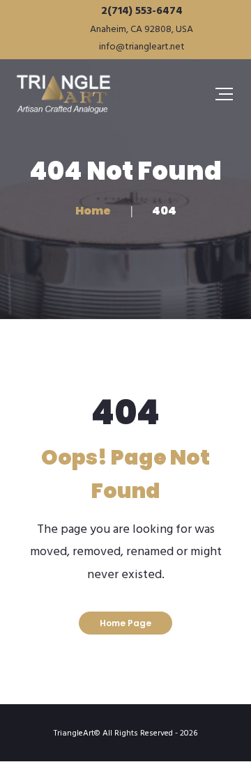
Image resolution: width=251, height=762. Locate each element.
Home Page (125, 623)
